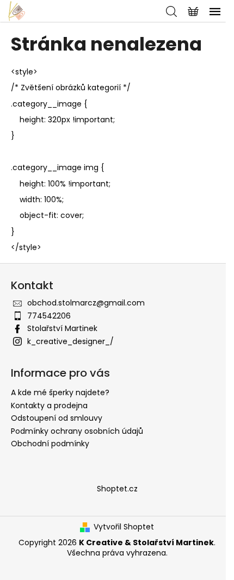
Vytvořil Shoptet (124, 527)
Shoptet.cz (117, 488)
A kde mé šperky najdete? (60, 392)
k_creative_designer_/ (70, 341)
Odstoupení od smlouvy (56, 418)
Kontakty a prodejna (49, 405)
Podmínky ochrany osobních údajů (77, 431)
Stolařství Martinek (62, 328)
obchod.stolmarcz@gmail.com (86, 302)
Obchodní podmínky (50, 443)
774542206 (49, 315)
